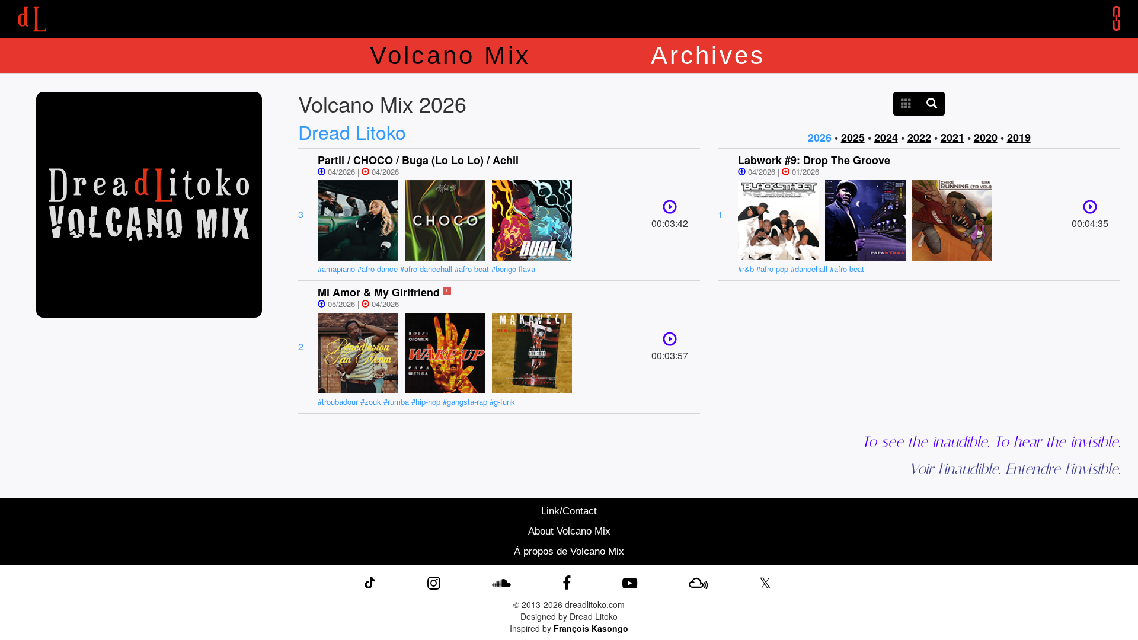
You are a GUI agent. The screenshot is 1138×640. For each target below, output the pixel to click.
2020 (986, 137)
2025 (853, 137)
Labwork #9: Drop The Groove (814, 160)
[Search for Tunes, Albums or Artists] (932, 104)
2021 (952, 137)
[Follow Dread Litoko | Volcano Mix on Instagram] (433, 582)
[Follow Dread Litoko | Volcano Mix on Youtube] (629, 582)
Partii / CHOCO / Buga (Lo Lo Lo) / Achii (418, 160)
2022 (919, 137)
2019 (1019, 137)
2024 (886, 137)
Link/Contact (569, 511)
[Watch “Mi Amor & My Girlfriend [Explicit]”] (670, 341)
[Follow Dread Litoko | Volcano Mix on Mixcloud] (698, 582)
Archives (708, 55)
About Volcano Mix (569, 531)
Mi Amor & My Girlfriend (379, 292)
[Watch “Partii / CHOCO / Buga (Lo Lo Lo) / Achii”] (670, 209)
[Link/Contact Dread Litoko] (1107, 18)
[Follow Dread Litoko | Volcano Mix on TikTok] (370, 582)
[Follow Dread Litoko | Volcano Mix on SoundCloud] (501, 582)
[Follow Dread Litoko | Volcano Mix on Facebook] (566, 582)
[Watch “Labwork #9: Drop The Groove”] (1090, 209)
